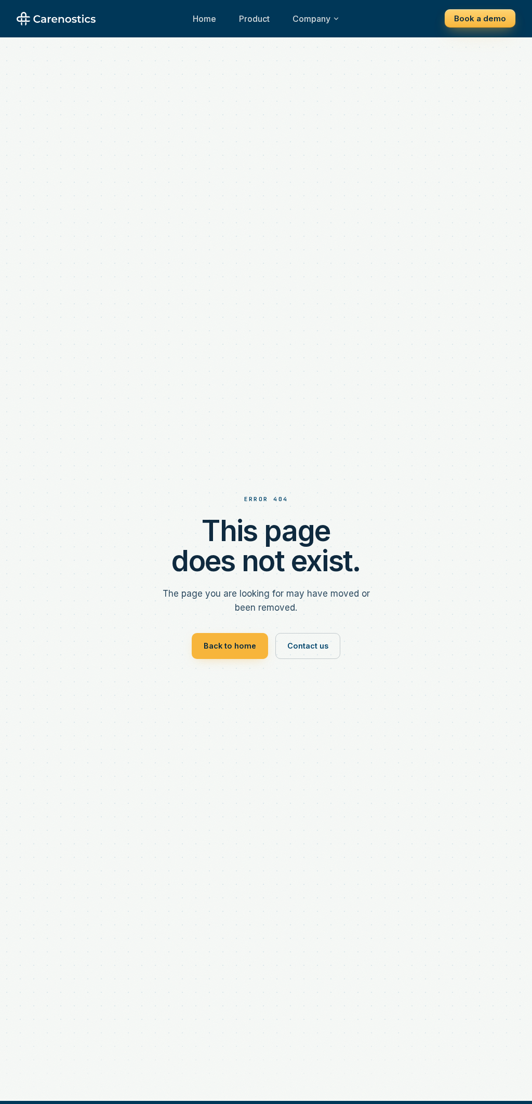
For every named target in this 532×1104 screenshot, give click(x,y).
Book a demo (480, 18)
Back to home (230, 645)
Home (204, 19)
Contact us (307, 645)
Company (311, 19)
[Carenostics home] (56, 18)
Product (254, 19)
